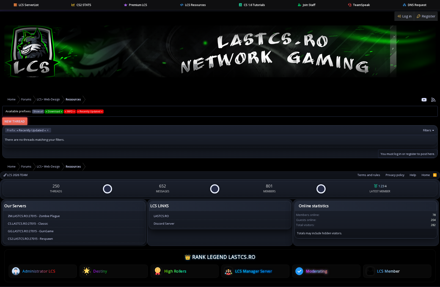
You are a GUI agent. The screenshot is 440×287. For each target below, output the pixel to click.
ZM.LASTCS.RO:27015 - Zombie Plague (34, 216)
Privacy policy (395, 175)
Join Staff (309, 5)
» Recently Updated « (26, 130)
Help (413, 175)
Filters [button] (427, 130)
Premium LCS (138, 5)
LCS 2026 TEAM (17, 175)
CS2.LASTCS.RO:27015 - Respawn (30, 239)
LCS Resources (195, 5)
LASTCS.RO (161, 216)
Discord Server (164, 223)
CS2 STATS (84, 5)
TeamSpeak (361, 5)
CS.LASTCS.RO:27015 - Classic (28, 223)
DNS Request (417, 5)
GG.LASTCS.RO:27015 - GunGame (31, 231)
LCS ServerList (28, 5)
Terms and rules (369, 175)
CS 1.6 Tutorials (254, 5)
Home (426, 175)
